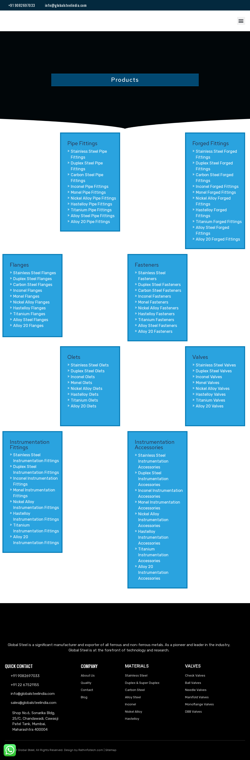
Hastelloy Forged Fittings (211, 213)
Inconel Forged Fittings (217, 186)
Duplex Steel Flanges (32, 278)
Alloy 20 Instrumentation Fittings (36, 540)
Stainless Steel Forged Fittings (216, 154)
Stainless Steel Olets (90, 365)
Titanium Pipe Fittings (91, 210)
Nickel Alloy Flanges (31, 302)
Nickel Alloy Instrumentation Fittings (36, 504)
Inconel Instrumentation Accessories (160, 493)
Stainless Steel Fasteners (152, 276)
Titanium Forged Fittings (219, 221)
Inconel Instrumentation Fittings (35, 481)
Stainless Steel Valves (216, 365)
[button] (241, 21)
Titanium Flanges (29, 314)
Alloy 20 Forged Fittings (218, 239)
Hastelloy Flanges (29, 308)
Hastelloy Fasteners (156, 314)
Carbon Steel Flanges (32, 284)
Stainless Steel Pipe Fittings (89, 154)
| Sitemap (110, 750)
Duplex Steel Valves (214, 371)
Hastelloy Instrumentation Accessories (153, 537)
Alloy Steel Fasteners (157, 325)
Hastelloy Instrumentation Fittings (36, 516)
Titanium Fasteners (156, 319)
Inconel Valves (209, 377)
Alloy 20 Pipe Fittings (90, 221)
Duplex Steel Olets (87, 371)
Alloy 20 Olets (83, 406)
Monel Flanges (26, 296)
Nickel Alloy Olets (86, 388)
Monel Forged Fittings (216, 192)
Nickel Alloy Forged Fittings (213, 201)
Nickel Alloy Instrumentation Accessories (153, 520)
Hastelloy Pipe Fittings (91, 204)
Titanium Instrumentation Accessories (153, 555)
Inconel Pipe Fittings (89, 186)
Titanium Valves (210, 400)
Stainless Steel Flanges (34, 273)
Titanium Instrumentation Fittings (36, 528)
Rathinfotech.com (90, 750)
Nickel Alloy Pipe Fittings (93, 198)
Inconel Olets (83, 377)
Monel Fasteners (153, 302)
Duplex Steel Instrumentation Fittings (36, 469)
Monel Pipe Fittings (88, 192)
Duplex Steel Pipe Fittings (87, 166)
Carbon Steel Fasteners (159, 290)
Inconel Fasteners (154, 296)
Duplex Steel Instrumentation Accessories (153, 479)
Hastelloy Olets (84, 394)
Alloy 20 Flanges (28, 325)
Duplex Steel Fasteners (159, 284)
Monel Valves (207, 382)
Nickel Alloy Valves (212, 388)
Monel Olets (81, 382)
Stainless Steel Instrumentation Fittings (36, 458)
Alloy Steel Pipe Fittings (93, 215)
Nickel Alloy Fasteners (158, 308)
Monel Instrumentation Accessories (159, 505)
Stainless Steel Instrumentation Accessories (153, 461)
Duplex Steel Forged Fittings (214, 166)
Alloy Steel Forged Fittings (212, 230)
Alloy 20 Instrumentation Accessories (153, 572)
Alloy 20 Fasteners (155, 331)
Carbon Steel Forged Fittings (214, 177)
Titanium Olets (84, 400)
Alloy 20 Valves (209, 406)
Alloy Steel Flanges (30, 319)
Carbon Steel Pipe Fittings (87, 177)
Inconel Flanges (27, 290)
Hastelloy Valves (211, 394)
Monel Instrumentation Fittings (34, 493)
